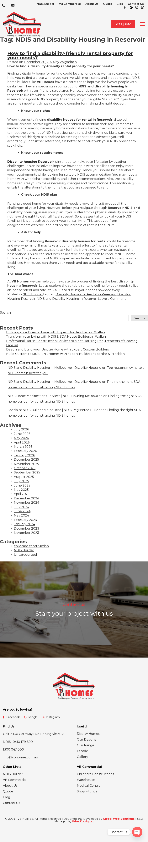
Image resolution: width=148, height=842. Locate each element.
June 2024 (22, 511)
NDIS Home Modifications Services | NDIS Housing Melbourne (55, 396)
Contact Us (136, 4)
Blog (120, 4)
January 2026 (24, 455)
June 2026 (22, 434)
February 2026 (25, 451)
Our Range (85, 745)
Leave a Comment (112, 299)
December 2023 (26, 528)
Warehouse (86, 780)
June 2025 (22, 485)
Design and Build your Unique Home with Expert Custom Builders (57, 349)
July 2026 (21, 429)
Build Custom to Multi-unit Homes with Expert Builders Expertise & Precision (65, 354)
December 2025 (26, 459)
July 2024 (21, 507)
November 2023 (26, 533)
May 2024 (21, 515)
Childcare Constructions (95, 774)
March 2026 (23, 446)
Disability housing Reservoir (30, 162)
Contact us (74, 604)
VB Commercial (70, 4)
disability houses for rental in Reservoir (80, 119)
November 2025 (26, 464)
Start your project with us (74, 613)
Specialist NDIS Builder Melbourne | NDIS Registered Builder (55, 410)
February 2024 (25, 520)
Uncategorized (25, 554)
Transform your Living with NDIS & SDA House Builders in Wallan (56, 336)
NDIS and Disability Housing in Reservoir (67, 299)
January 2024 (24, 524)
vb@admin (68, 62)
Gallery (82, 757)
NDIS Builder (45, 4)
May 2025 (21, 490)
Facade (82, 751)
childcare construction (31, 546)
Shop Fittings (87, 791)
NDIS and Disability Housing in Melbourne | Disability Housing (54, 368)
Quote (107, 4)
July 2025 (21, 481)
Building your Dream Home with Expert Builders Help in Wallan (55, 332)
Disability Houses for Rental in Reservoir (86, 294)
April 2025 (21, 494)
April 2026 (21, 442)
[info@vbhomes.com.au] (14, 5)
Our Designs (86, 739)
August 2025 (24, 477)
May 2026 (21, 438)
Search (5, 312)
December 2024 (26, 498)
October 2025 (24, 468)
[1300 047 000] (5, 5)
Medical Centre (88, 785)
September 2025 (27, 472)
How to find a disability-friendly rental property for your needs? (70, 55)
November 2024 (26, 502)
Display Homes (88, 734)
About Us (91, 4)
